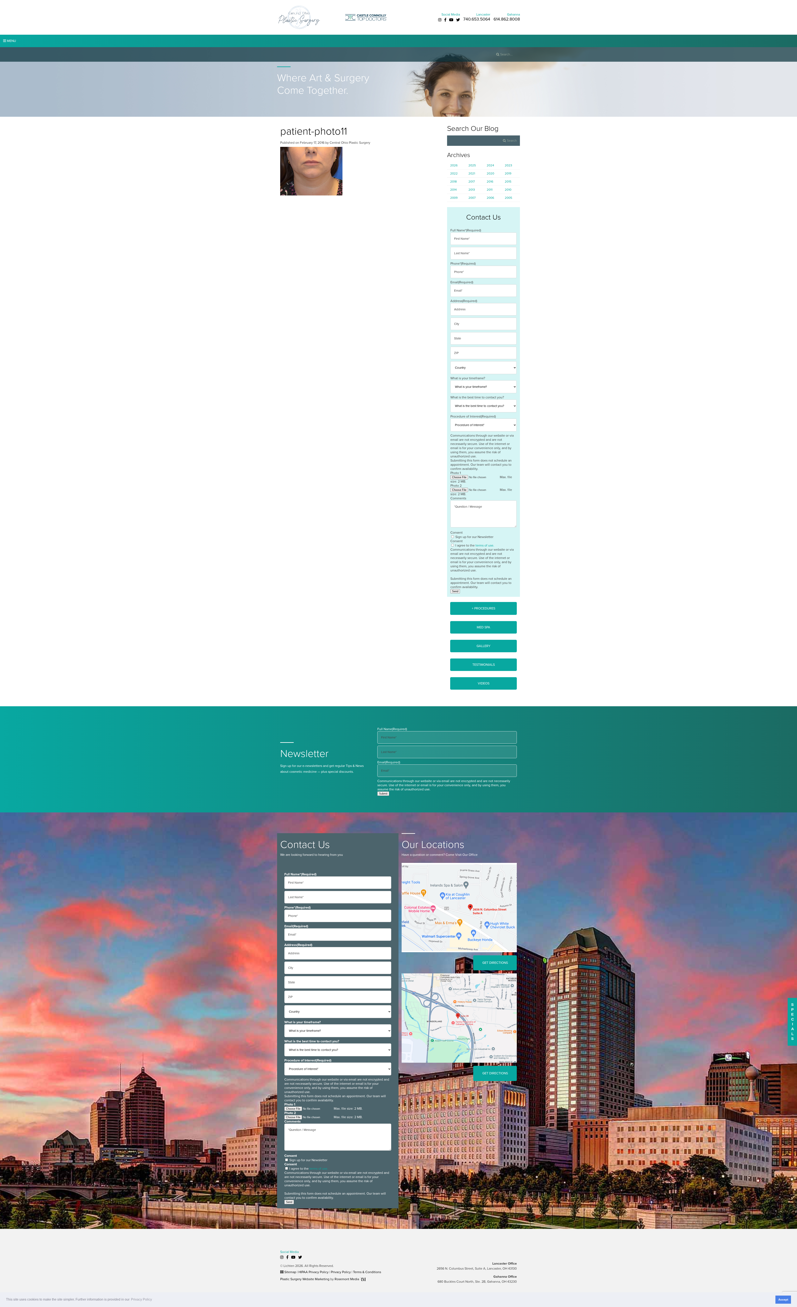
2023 (508, 165)
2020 (490, 173)
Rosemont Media (347, 1279)
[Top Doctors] (366, 17)
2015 (508, 181)
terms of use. (485, 545)
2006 (490, 198)
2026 (454, 165)
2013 (471, 190)
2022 (454, 173)
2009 (454, 198)
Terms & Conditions (367, 1272)
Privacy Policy (341, 1272)
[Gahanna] (459, 1018)
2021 (471, 173)
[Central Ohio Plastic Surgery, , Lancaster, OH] (299, 17)
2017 (471, 181)
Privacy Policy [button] (141, 1299)
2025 (472, 165)
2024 (490, 165)
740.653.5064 (476, 19)
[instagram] (439, 20)
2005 (508, 198)
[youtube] (451, 20)
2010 (508, 190)
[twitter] (458, 20)
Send (455, 591)
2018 (453, 181)
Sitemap (290, 1272)
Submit (383, 793)
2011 (490, 190)
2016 (490, 181)
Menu (11, 41)
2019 (508, 173)
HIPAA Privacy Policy (313, 1272)
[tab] (483, 608)
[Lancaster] (459, 907)
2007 (472, 198)
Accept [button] (783, 1299)
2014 (453, 190)
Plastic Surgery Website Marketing (304, 1279)
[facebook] (445, 20)
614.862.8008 (507, 19)
